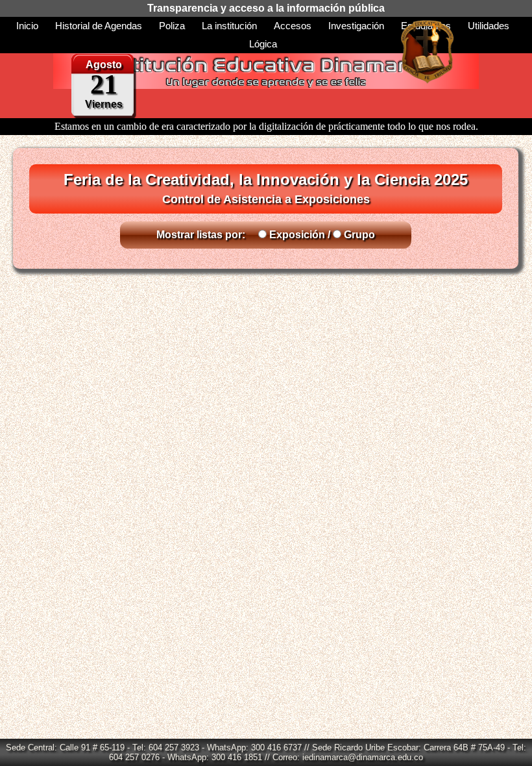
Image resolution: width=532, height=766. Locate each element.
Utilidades (488, 26)
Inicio (27, 26)
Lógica (263, 44)
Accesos (292, 26)
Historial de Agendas (98, 26)
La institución (229, 26)
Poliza (172, 26)
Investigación (356, 26)
